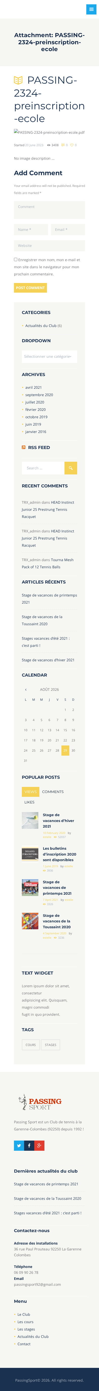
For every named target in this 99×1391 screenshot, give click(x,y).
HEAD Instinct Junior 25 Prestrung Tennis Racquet (48, 509)
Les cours (26, 1321)
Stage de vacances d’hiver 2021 (48, 659)
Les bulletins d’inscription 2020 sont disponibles (59, 854)
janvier (35, 431)
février (35, 409)
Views (31, 791)
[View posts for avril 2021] (26, 689)
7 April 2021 (50, 900)
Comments (53, 791)
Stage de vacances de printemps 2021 (57, 888)
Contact (24, 1343)
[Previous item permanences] (32, 132)
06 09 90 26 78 (26, 1272)
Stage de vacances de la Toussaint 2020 (57, 921)
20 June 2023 (34, 145)
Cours (31, 1045)
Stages (50, 1045)
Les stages (26, 1329)
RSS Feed (39, 447)
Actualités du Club (41, 325)
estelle (47, 837)
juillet (34, 402)
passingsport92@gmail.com (37, 1284)
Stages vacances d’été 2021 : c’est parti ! (47, 1212)
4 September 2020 (54, 933)
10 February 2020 (54, 833)
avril (33, 387)
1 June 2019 (50, 866)
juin (33, 424)
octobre (36, 416)
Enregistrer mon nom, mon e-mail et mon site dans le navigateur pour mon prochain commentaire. (47, 266)
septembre (39, 394)
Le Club (24, 1314)
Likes (29, 802)
